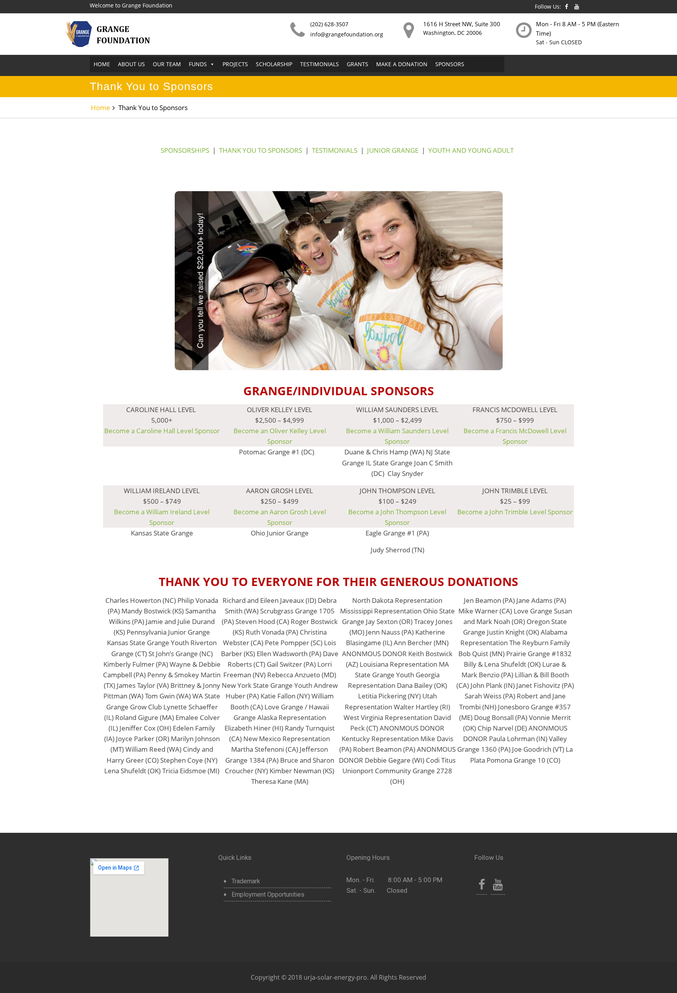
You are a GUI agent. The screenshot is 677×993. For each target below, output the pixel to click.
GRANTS (357, 64)
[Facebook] (566, 6)
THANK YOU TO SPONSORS (260, 150)
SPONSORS (449, 64)
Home (100, 107)
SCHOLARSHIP (274, 64)
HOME (102, 64)
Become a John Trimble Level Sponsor (515, 511)
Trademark (246, 881)
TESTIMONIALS (319, 64)
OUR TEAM (167, 64)
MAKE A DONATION (401, 64)
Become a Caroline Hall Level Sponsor (162, 430)
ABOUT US (131, 64)
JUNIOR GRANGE (392, 150)
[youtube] (576, 6)
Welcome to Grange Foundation (131, 5)
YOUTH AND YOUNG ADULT (471, 150)
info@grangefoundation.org (346, 34)
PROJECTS (235, 64)
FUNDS (198, 64)
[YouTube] (498, 886)
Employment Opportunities (268, 894)
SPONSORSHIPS (185, 150)
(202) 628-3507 (329, 24)
